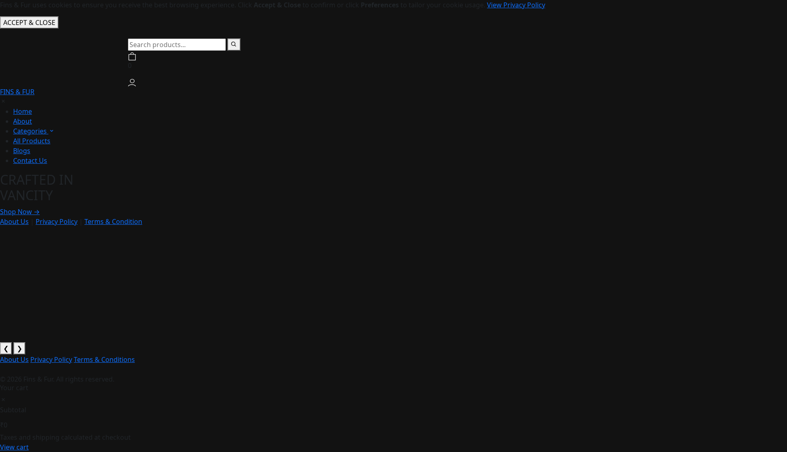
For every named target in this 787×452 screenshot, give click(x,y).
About (22, 121)
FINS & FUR (17, 91)
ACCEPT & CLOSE (29, 22)
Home (22, 111)
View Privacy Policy (516, 4)
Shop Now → (20, 211)
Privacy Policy (56, 221)
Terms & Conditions (104, 359)
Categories (30, 131)
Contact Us (30, 160)
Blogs (21, 150)
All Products (31, 140)
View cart (14, 447)
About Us (14, 221)
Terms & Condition (113, 221)
